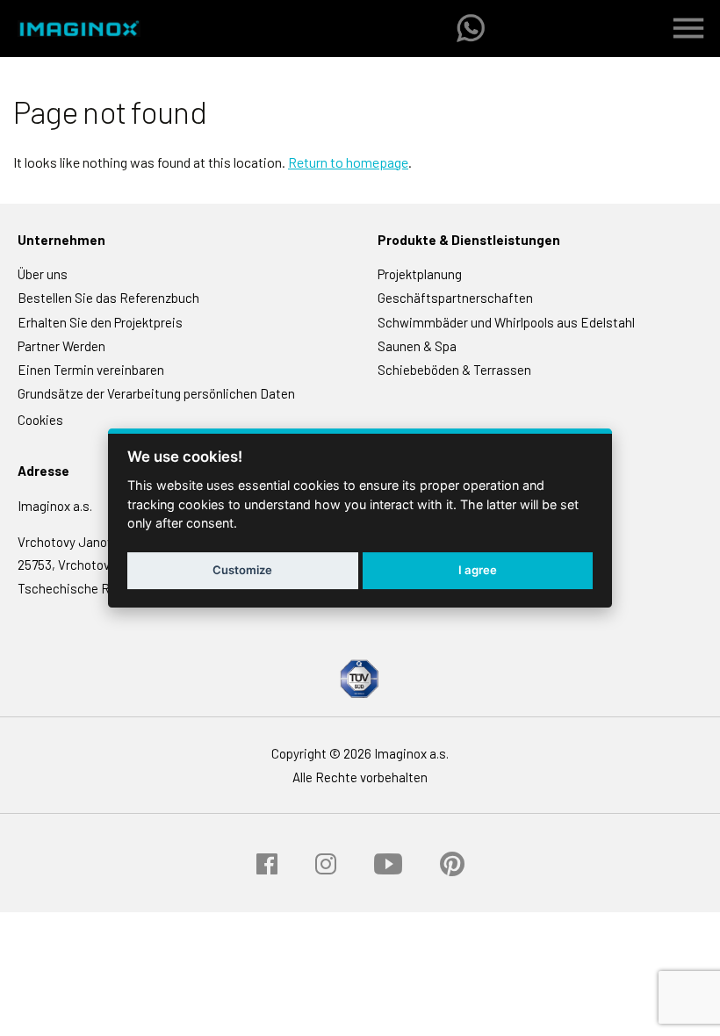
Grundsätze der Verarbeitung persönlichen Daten (156, 393)
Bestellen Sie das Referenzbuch (108, 298)
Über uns (43, 274)
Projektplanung (420, 274)
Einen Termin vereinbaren (91, 370)
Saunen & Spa (417, 346)
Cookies (40, 420)
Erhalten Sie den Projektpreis (100, 322)
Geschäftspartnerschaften (455, 298)
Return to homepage (348, 162)
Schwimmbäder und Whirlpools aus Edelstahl (506, 322)
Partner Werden (61, 346)
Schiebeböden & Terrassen (454, 370)
